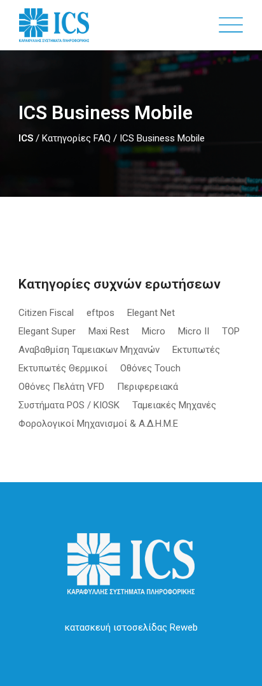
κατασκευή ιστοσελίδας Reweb (131, 627)
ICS (25, 138)
